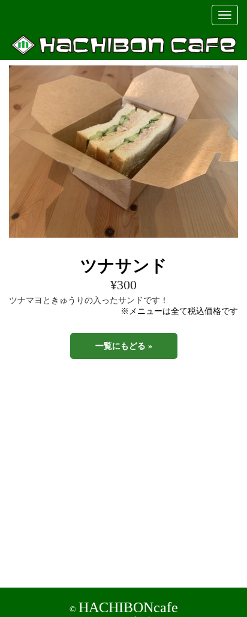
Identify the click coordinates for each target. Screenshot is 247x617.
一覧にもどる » (123, 346)
